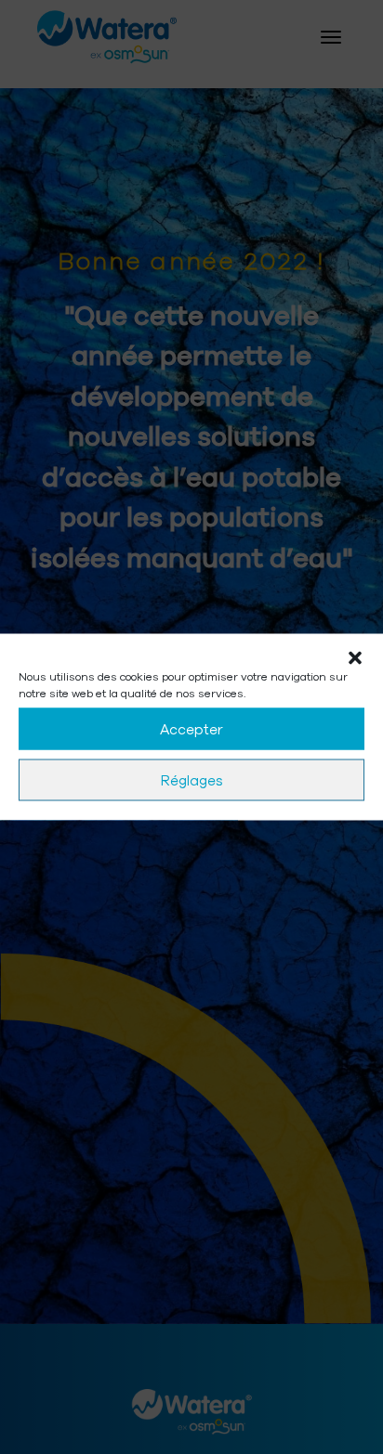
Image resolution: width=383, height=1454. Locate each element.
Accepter (191, 729)
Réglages (192, 780)
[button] (355, 657)
